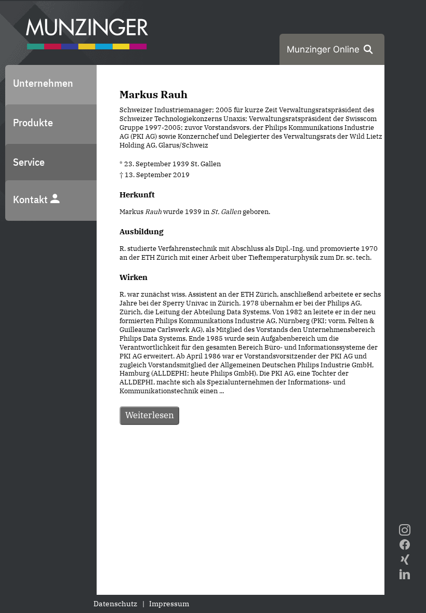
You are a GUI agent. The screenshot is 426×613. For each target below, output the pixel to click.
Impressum (169, 603)
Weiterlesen (149, 415)
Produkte (33, 122)
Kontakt (31, 199)
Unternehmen (43, 83)
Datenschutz (115, 603)
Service (29, 162)
